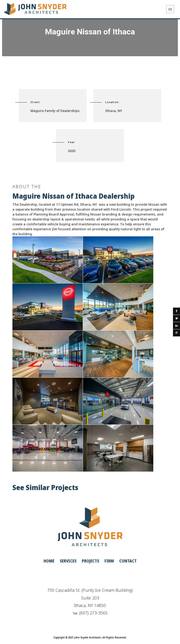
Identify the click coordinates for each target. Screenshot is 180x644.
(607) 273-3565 (93, 613)
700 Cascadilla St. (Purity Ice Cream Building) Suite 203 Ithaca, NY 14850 (90, 597)
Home (49, 561)
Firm (109, 561)
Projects (90, 561)
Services (68, 561)
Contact (128, 561)
